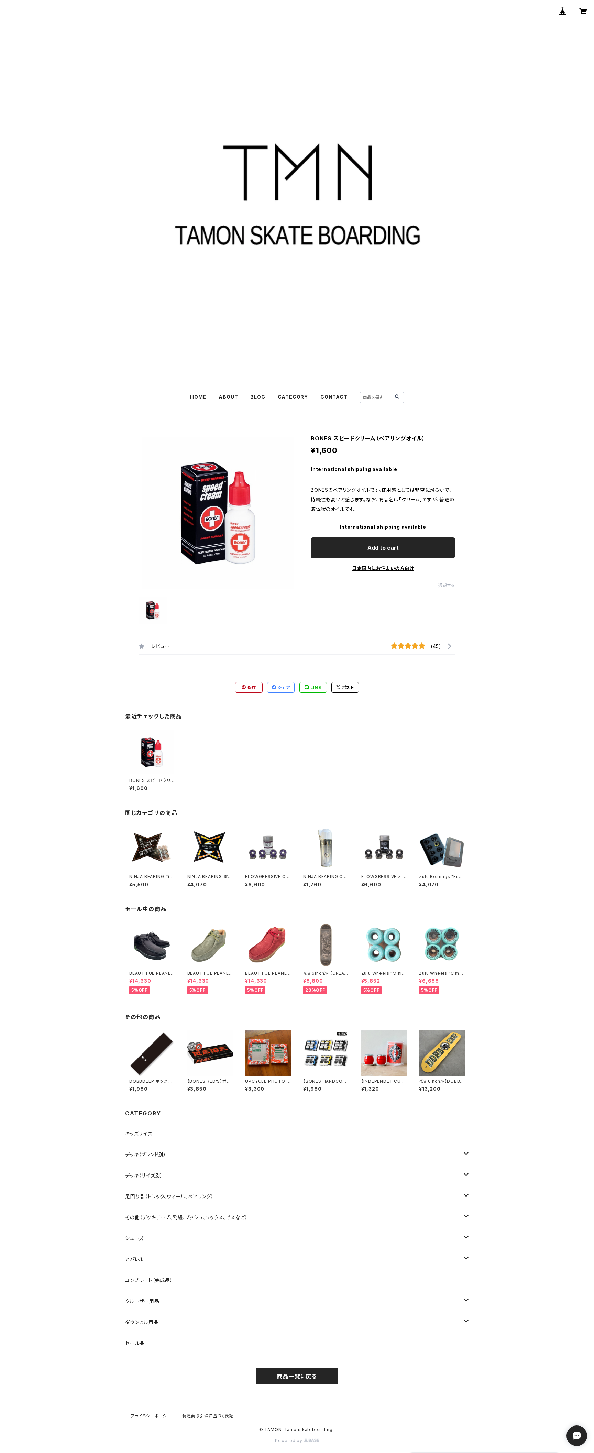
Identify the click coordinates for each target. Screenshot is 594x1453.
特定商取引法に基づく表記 (208, 1415)
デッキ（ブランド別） (145, 1154)
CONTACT (334, 397)
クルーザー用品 (142, 1301)
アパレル (134, 1259)
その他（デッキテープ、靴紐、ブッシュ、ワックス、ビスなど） (186, 1217)
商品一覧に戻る (297, 1376)
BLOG (257, 397)
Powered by (289, 1440)
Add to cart (383, 547)
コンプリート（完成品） (149, 1280)
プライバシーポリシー (151, 1415)
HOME (198, 397)
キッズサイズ (139, 1133)
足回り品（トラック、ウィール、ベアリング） (169, 1196)
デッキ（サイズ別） (144, 1175)
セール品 (135, 1343)
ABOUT (228, 397)
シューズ (134, 1238)
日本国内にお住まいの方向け (383, 568)
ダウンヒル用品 (142, 1322)
